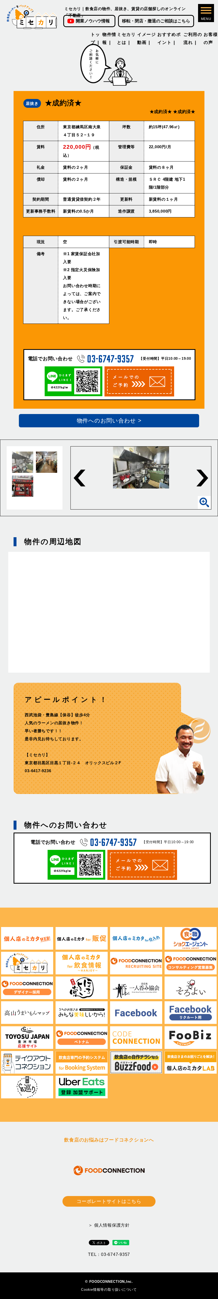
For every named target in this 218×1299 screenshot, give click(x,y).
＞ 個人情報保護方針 (109, 1225)
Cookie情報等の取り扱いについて (109, 1290)
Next (202, 478)
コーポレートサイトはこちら (109, 1201)
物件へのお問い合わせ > (109, 420)
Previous (79, 478)
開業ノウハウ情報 (93, 21)
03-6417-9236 (38, 770)
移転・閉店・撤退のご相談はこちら (156, 21)
